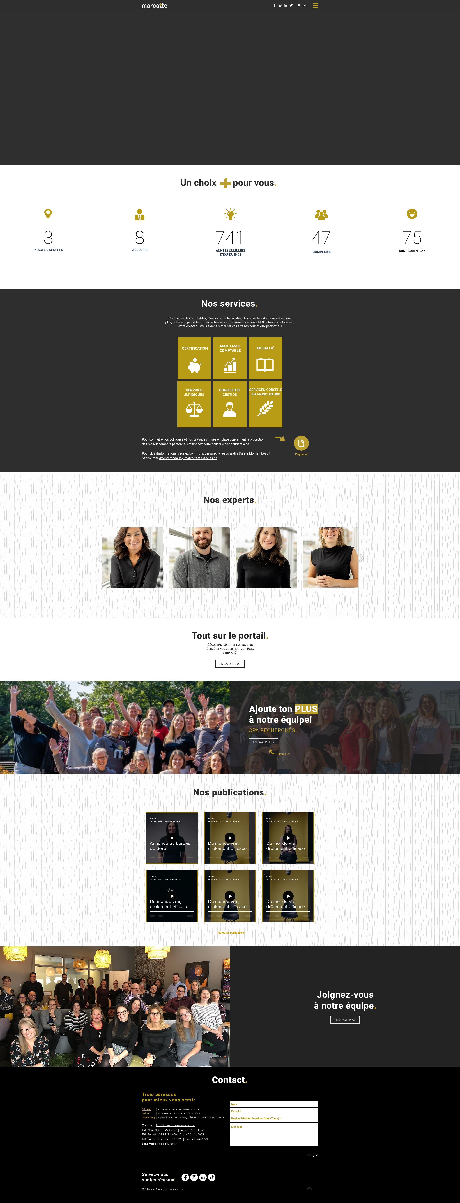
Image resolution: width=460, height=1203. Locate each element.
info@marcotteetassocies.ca (175, 1125)
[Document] (301, 443)
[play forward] (361, 557)
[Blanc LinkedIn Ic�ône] (286, 5)
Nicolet (146, 1109)
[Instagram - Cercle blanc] (194, 1177)
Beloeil (146, 1113)
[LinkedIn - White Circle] (203, 1177)
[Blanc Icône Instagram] (280, 5)
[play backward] (99, 557)
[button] (315, 5)
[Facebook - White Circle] (185, 1177)
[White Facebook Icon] (274, 5)
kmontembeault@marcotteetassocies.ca (188, 458)
